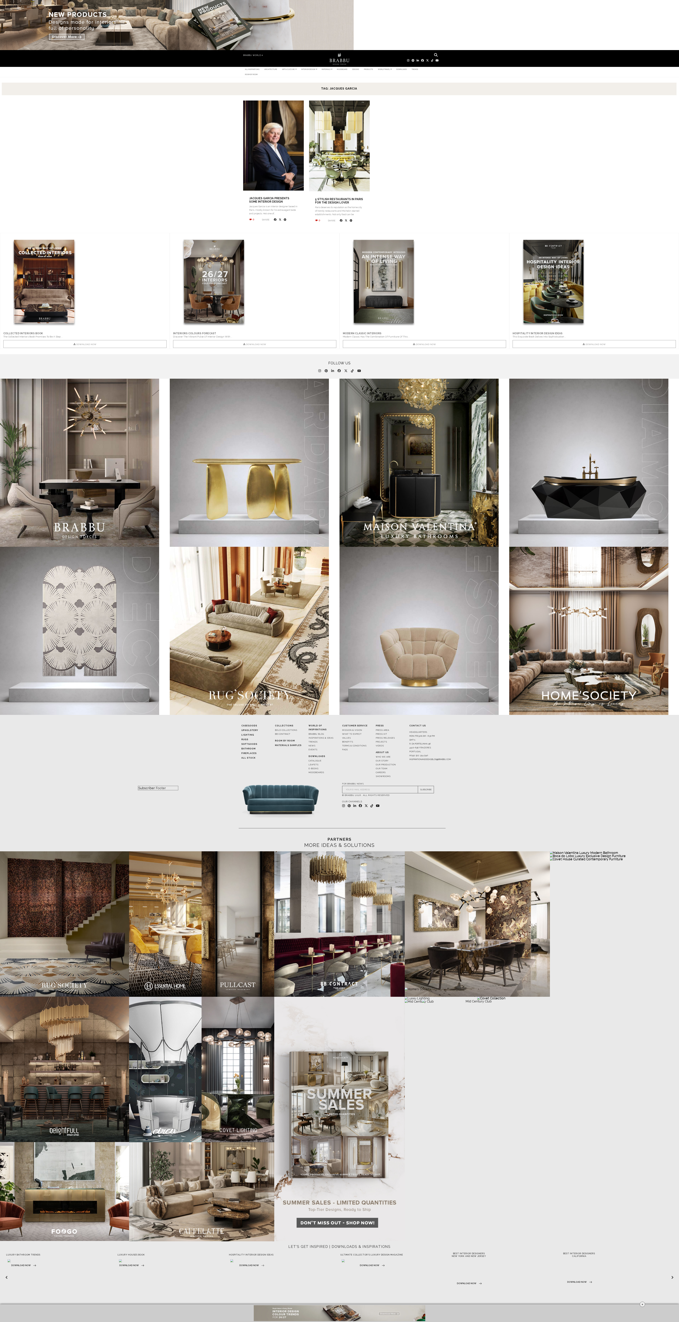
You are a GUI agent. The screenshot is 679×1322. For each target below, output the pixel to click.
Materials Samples (288, 745)
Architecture (270, 69)
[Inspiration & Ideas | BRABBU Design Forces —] (339, 59)
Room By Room (285, 740)
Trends (415, 69)
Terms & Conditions (354, 746)
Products (368, 69)
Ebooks (355, 69)
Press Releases (385, 738)
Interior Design (308, 69)
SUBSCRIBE (426, 789)
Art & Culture (288, 69)
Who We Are (383, 757)
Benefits (347, 742)
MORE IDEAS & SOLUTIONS (339, 845)
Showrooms (383, 776)
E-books (313, 768)
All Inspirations (252, 69)
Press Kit (381, 734)
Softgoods (249, 744)
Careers (381, 772)
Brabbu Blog (316, 734)
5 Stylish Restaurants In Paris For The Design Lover (339, 200)
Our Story (382, 761)
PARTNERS (339, 839)
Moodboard (342, 69)
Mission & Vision (352, 730)
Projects (381, 742)
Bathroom (248, 748)
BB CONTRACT (282, 734)
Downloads (401, 69)
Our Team (381, 768)
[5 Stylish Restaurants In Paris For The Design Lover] (339, 146)
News (312, 746)
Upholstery (249, 730)
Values (346, 738)
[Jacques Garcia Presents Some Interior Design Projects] (273, 146)
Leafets (313, 765)
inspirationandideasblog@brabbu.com (423, 759)
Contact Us (417, 725)
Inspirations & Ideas (321, 738)
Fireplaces (249, 753)
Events (313, 750)
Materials (326, 69)
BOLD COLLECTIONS (286, 730)
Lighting (247, 735)
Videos (380, 746)
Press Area (382, 730)
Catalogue (315, 761)
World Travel (384, 69)
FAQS (345, 750)
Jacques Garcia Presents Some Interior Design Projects (269, 202)
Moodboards (316, 772)
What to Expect (352, 734)
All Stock (248, 758)
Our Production (386, 765)
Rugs (244, 739)
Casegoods (249, 725)
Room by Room (251, 74)
